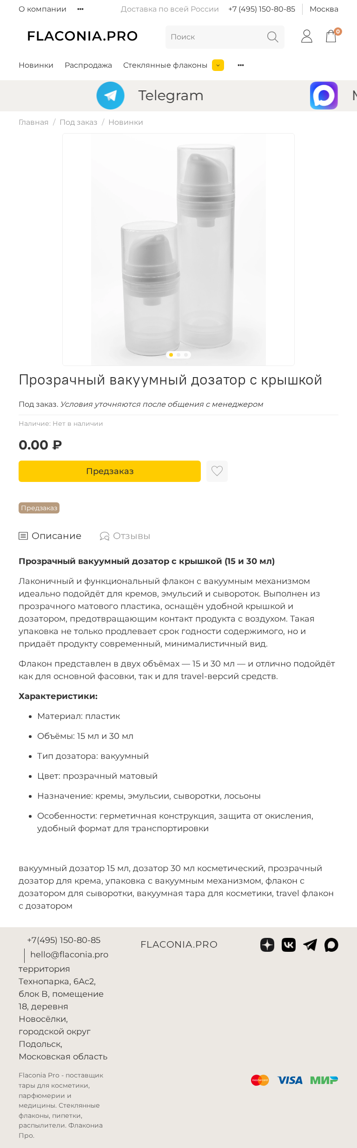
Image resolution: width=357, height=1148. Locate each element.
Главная (34, 122)
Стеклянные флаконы (165, 65)
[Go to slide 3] (186, 355)
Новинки (36, 65)
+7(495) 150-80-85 (63, 940)
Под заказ (79, 122)
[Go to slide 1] (171, 355)
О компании (42, 9)
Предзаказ (110, 471)
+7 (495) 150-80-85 (261, 9)
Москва (324, 9)
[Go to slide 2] (178, 355)
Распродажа (88, 65)
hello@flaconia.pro (69, 954)
